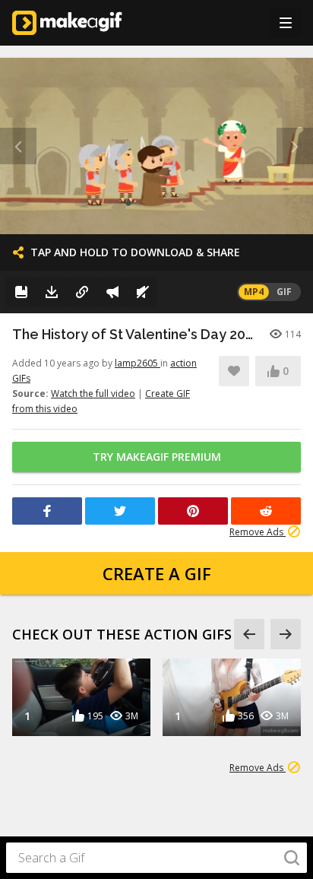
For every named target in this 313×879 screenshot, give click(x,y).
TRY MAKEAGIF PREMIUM (157, 456)
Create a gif (157, 573)
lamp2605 (137, 363)
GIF (284, 291)
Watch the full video (93, 393)
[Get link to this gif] (82, 292)
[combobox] (156, 858)
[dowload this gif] (51, 292)
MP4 (254, 291)
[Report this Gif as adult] (112, 292)
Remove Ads (257, 531)
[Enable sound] (143, 292)
